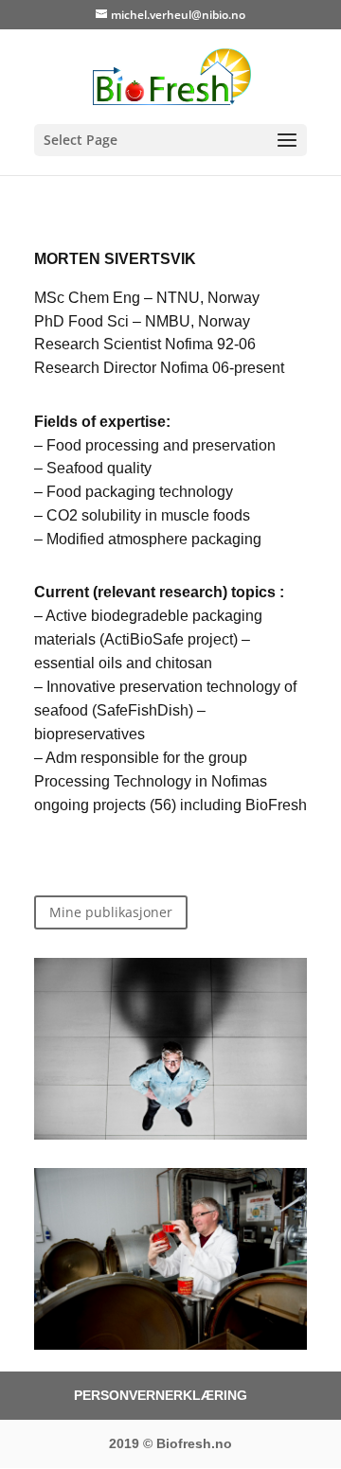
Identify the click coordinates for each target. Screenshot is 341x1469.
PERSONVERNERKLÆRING (160, 1395)
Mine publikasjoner (110, 912)
